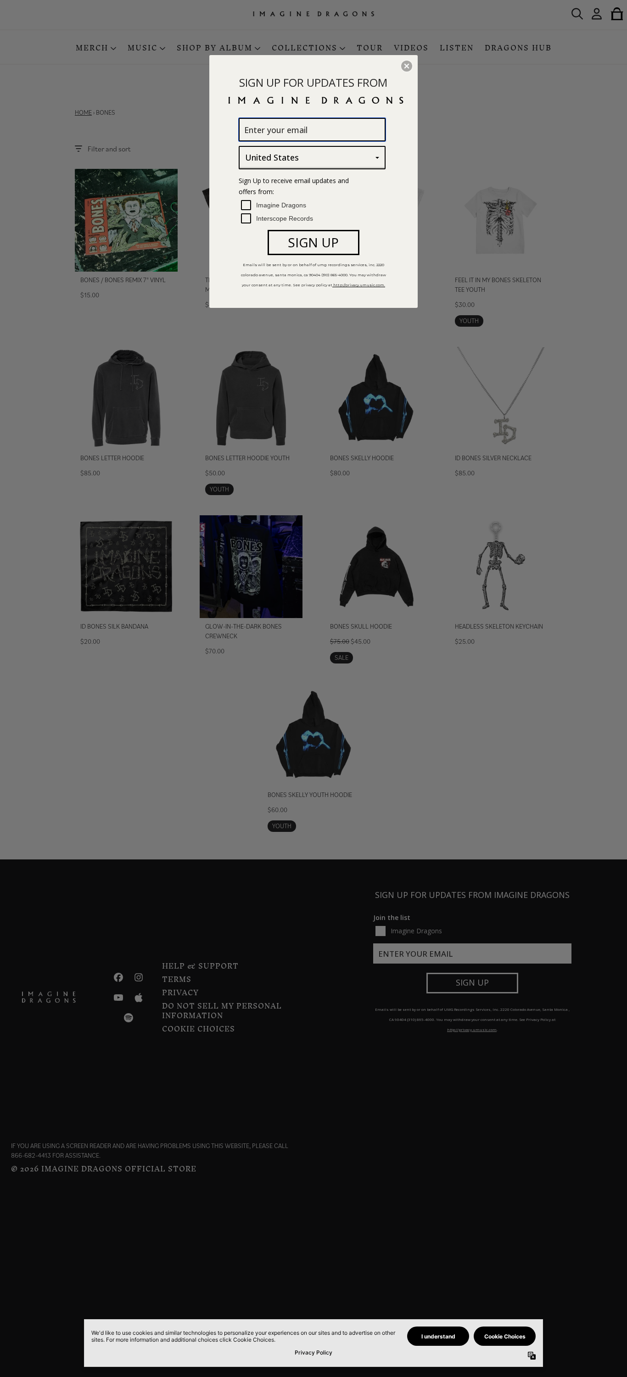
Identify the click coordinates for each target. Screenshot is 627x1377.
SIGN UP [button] (313, 242)
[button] (406, 66)
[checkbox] (313, 205)
